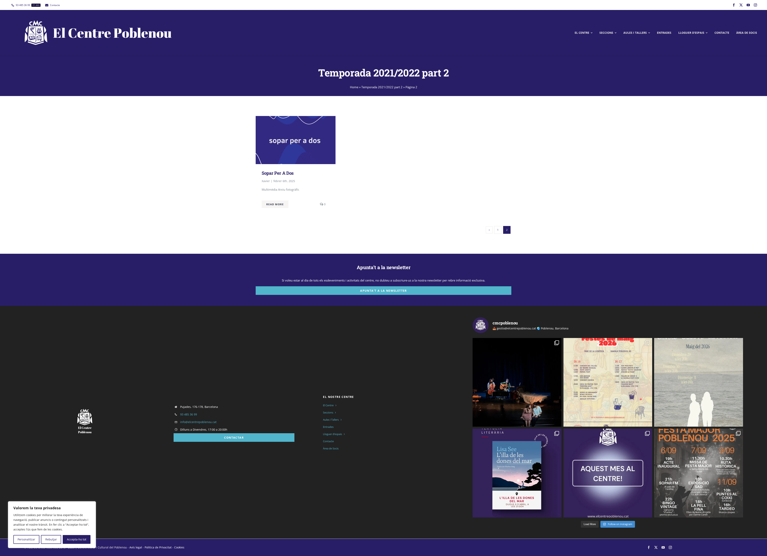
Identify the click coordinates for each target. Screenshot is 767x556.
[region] (52, 524)
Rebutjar (51, 539)
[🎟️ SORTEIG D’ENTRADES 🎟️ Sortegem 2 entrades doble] (517, 382)
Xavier (266, 181)
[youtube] (748, 5)
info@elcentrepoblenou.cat (198, 422)
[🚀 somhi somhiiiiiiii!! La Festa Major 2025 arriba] (698, 473)
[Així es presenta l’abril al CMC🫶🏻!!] (517, 473)
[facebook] (733, 5)
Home (354, 87)
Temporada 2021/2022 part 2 (381, 87)
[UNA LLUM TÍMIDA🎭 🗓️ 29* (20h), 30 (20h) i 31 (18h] (698, 382)
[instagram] (755, 5)
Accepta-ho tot (76, 539)
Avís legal (135, 547)
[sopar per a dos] (296, 119)
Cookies (179, 547)
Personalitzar (26, 539)
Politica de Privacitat (158, 547)
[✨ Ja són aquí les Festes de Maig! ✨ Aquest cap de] (607, 382)
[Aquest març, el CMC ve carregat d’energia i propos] (607, 473)
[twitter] (741, 5)
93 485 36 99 (188, 414)
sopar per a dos (278, 173)
